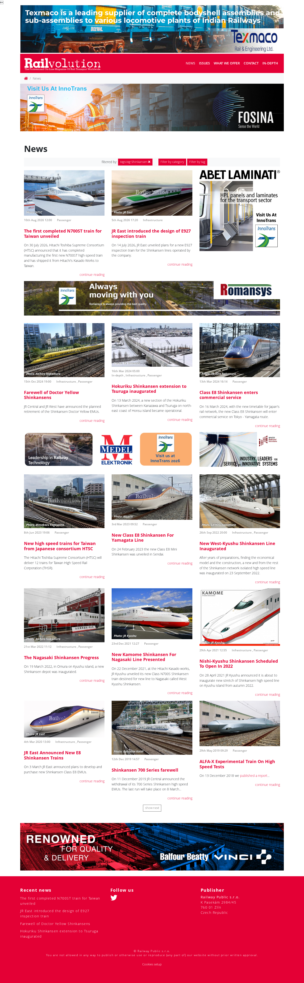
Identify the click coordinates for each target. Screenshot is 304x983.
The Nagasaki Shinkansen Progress (61, 657)
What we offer (227, 63)
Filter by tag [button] (197, 162)
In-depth (270, 63)
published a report (253, 775)
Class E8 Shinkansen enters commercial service (229, 394)
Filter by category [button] (172, 162)
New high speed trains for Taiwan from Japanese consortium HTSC (60, 545)
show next (152, 808)
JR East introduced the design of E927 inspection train (151, 233)
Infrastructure (153, 220)
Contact (251, 63)
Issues (204, 63)
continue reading (92, 274)
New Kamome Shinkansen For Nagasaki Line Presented (144, 657)
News (190, 63)
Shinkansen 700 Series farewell (145, 770)
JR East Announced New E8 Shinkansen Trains (52, 755)
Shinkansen (134, 162)
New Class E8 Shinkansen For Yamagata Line (143, 537)
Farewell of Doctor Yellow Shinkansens (51, 394)
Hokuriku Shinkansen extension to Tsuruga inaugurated (149, 388)
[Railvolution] (65, 63)
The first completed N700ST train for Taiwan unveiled (63, 233)
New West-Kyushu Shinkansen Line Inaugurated (237, 545)
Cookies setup (152, 964)
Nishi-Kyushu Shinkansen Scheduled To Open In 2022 (239, 663)
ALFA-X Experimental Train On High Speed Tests (237, 764)
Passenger (64, 220)
